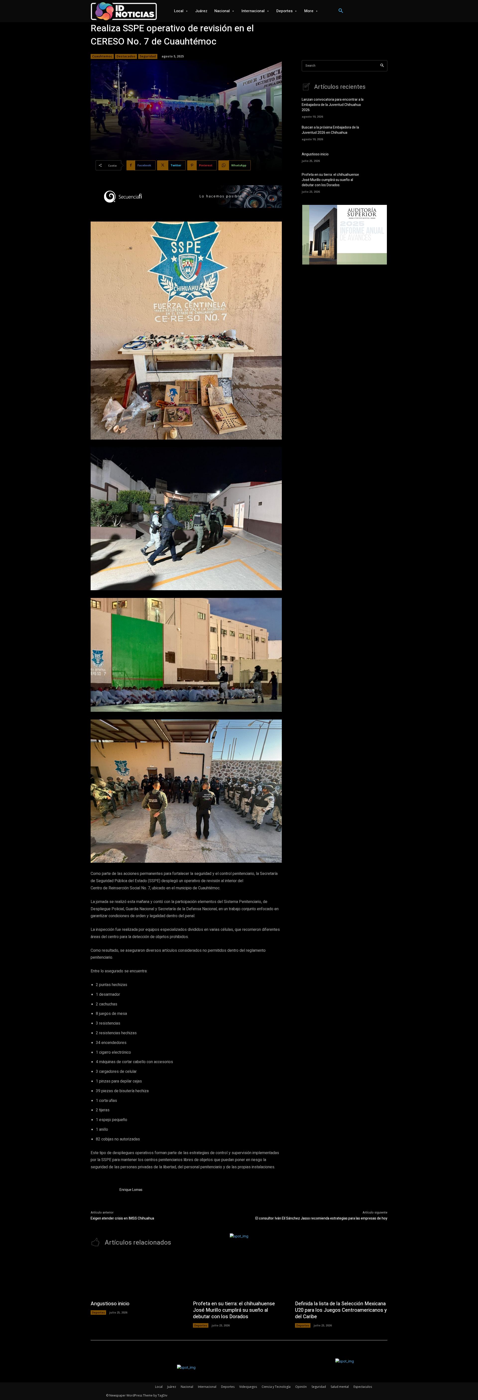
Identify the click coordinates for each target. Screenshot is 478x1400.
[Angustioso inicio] (378, 157)
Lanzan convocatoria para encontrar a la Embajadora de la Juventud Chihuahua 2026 (332, 105)
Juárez (171, 1387)
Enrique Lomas (131, 1189)
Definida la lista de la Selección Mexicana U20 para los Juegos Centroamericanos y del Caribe (341, 1310)
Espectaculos (363, 1387)
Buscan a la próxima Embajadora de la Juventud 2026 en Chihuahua (330, 130)
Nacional (187, 1387)
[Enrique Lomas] (103, 1199)
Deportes (98, 1312)
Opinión (301, 1387)
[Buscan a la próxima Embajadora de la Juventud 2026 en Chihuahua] (378, 132)
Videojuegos (248, 1387)
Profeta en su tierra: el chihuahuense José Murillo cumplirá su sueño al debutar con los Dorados (330, 180)
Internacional (207, 1387)
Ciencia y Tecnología (276, 1387)
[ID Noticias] (124, 11)
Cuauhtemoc (102, 56)
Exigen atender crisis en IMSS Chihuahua (122, 1218)
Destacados (126, 56)
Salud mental (340, 1387)
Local (159, 1387)
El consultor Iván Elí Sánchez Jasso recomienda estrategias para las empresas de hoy (321, 1218)
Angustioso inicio (315, 154)
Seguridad (148, 56)
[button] (341, 11)
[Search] (382, 65)
